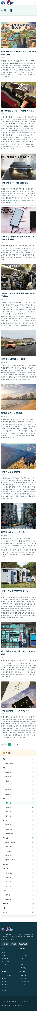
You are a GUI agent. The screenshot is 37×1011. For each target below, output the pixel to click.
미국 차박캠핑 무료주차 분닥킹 (14, 591)
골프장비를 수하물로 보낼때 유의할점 (17, 110)
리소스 (4, 964)
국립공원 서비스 (10, 482)
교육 (22, 958)
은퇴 (22, 961)
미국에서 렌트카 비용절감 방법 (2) (16, 182)
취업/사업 (24, 955)
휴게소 (4, 990)
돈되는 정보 (5, 961)
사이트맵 (23, 984)
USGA (10, 491)
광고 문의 (23, 978)
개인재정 (23, 968)
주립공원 (5, 984)
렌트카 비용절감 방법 (11, 200)
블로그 (6, 944)
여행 (22, 964)
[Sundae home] (7, 929)
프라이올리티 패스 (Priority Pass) (16, 710)
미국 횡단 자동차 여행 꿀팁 (13, 359)
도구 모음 (24, 944)
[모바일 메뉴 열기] (34, 2)
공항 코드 (5, 987)
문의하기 (20, 1005)
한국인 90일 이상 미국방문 (13, 532)
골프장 (4, 978)
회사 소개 (23, 975)
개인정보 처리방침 (6, 1005)
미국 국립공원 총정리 (10, 471)
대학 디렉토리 (6, 975)
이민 (22, 952)
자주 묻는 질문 (25, 981)
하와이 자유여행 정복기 (11, 413)
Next (17, 744)
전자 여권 (23, 550)
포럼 (14, 944)
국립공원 (5, 981)
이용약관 (14, 1005)
